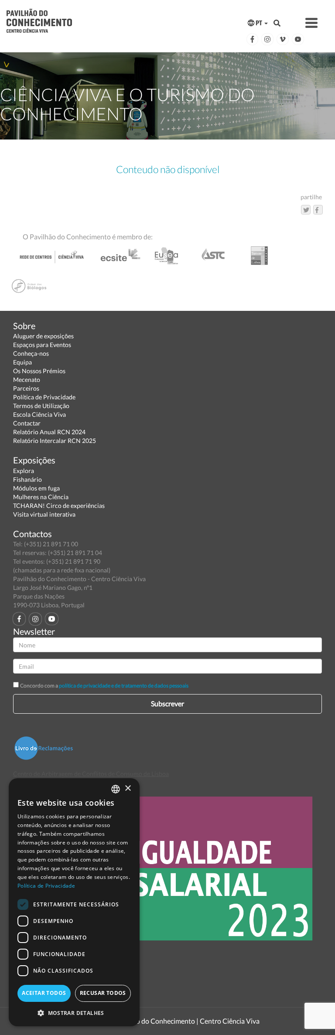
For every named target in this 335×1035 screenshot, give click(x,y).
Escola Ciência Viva (39, 414)
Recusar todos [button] (103, 993)
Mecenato (26, 379)
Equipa (22, 362)
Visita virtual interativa (44, 514)
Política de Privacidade (44, 397)
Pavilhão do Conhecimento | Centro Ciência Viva (187, 1021)
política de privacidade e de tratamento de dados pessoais (123, 685)
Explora (23, 470)
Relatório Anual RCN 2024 (49, 432)
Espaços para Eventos (42, 344)
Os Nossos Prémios (39, 371)
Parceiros (26, 388)
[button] (74, 1013)
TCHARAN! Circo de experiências (59, 505)
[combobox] (115, 789)
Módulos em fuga (36, 488)
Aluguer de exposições (43, 336)
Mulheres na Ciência (40, 496)
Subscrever (167, 703)
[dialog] (74, 902)
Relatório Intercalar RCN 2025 (54, 440)
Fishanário (27, 479)
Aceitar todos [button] (44, 993)
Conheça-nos (31, 353)
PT (258, 22)
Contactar (27, 423)
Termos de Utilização (41, 405)
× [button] (127, 788)
